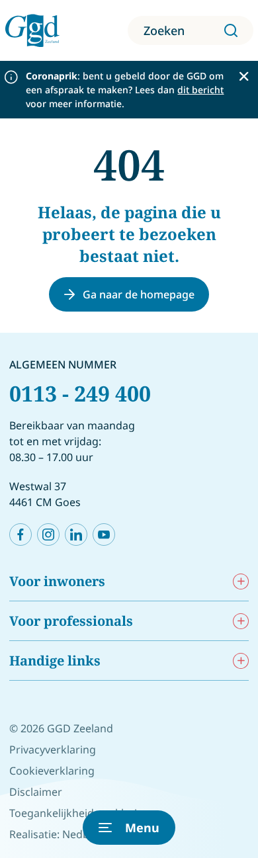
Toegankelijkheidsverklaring (79, 813)
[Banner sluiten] (243, 76)
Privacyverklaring (52, 749)
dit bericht (200, 89)
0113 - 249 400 (80, 393)
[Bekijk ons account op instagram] (48, 534)
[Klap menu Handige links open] (241, 660)
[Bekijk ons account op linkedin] (76, 534)
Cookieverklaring (52, 770)
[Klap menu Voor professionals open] (241, 621)
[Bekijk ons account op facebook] (20, 534)
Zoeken (164, 30)
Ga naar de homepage (138, 294)
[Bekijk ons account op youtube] (104, 534)
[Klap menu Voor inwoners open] (241, 581)
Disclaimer (35, 792)
